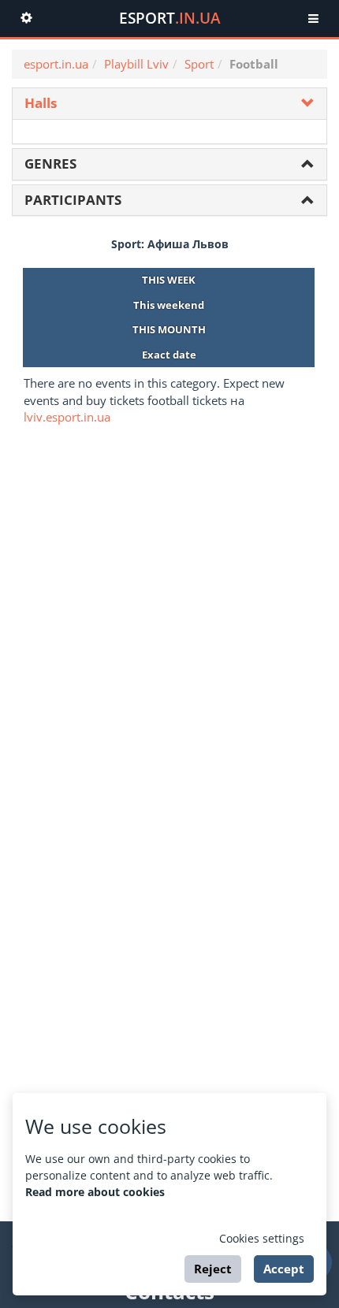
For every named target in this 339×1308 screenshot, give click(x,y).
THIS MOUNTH (169, 329)
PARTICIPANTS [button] (72, 200)
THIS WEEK (169, 280)
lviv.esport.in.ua (67, 417)
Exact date (169, 354)
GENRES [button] (50, 163)
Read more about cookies (95, 1191)
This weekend (168, 305)
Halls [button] (40, 103)
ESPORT (170, 18)
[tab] (169, 103)
